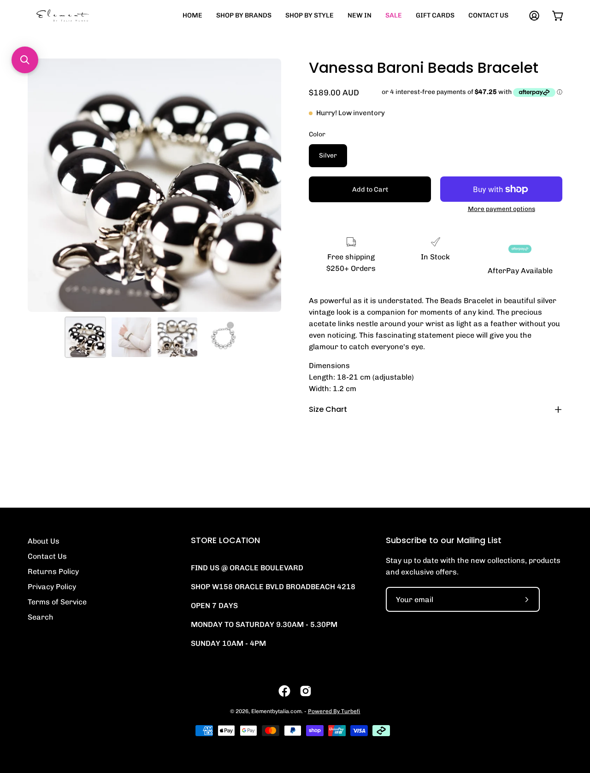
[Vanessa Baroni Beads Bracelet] (85, 337)
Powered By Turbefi (334, 711)
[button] (25, 60)
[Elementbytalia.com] (78, 15)
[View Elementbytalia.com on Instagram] (306, 691)
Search (40, 617)
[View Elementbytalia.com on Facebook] (284, 691)
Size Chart (328, 409)
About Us (43, 541)
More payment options (501, 208)
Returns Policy (53, 571)
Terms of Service (57, 601)
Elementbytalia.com (276, 711)
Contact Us (47, 556)
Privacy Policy (52, 586)
